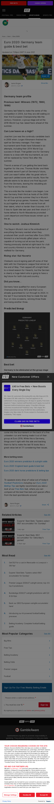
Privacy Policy (7, 801)
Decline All (27, 795)
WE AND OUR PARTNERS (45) (16, 766)
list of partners (9, 785)
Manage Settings (10, 795)
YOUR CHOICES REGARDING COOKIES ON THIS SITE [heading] (25, 746)
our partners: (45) (16, 768)
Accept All (44, 795)
